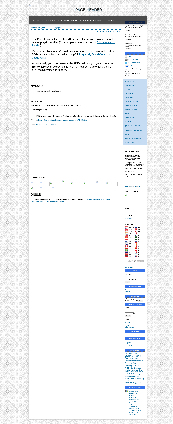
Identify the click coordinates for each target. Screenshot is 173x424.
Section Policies (129, 97)
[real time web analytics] (128, 216)
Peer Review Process (131, 101)
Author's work (133, 391)
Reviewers (128, 89)
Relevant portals (134, 408)
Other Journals (129, 327)
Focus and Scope (130, 85)
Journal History (129, 142)
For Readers (128, 342)
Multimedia (132, 405)
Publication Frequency (132, 105)
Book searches (133, 393)
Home (32, 20)
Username (128, 274)
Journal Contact (129, 81)
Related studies (134, 399)
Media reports (133, 412)
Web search (132, 414)
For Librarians (129, 345)
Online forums (133, 403)
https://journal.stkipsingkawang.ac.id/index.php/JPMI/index (62, 120)
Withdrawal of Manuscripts (133, 138)
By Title (127, 325)
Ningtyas (57, 27)
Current (60, 20)
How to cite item (133, 66)
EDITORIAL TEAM (86, 20)
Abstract (131, 56)
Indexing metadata (134, 62)
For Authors (128, 343)
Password (128, 276)
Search (54, 20)
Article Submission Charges (133, 130)
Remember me (132, 279)
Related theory (133, 397)
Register (48, 20)
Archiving (128, 113)
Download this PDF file (108, 31)
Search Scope (129, 311)
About (38, 20)
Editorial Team (129, 93)
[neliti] (55, 185)
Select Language (130, 299)
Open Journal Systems (132, 187)
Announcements (76, 20)
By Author (128, 324)
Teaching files (133, 406)
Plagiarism (128, 121)
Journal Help (129, 267)
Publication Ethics (130, 117)
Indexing (127, 134)
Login (42, 20)
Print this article (133, 59)
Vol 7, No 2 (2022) (44, 27)
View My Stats (129, 218)
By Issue (127, 322)
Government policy (135, 410)
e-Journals (132, 395)
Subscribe (128, 291)
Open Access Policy (131, 109)
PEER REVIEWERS (97, 20)
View (126, 290)
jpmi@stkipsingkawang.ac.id (47, 124)
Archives (67, 20)
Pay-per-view (133, 401)
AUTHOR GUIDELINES (108, 20)
